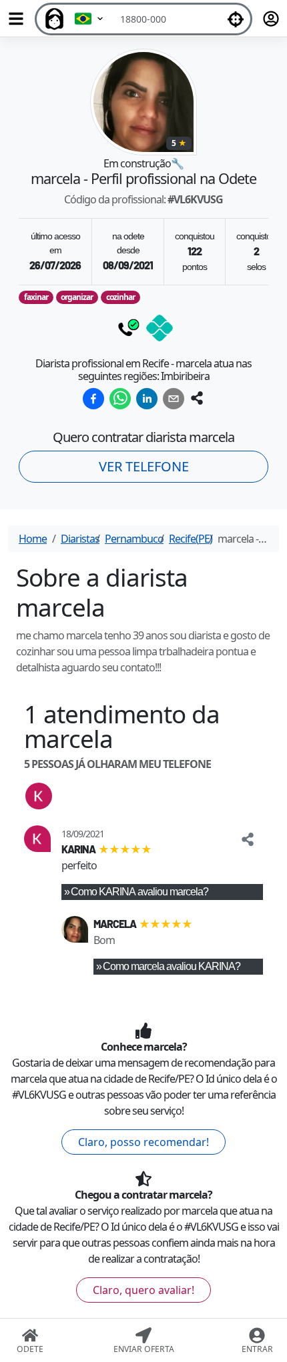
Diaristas (80, 538)
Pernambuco (134, 538)
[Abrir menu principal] (16, 19)
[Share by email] (173, 398)
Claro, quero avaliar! (143, 1290)
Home (33, 538)
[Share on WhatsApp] (120, 398)
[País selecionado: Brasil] (89, 19)
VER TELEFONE (144, 466)
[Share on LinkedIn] (147, 398)
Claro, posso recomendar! (143, 1142)
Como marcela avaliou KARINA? (171, 966)
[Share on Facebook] (93, 398)
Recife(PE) (190, 538)
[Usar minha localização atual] (236, 19)
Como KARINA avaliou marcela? (139, 891)
